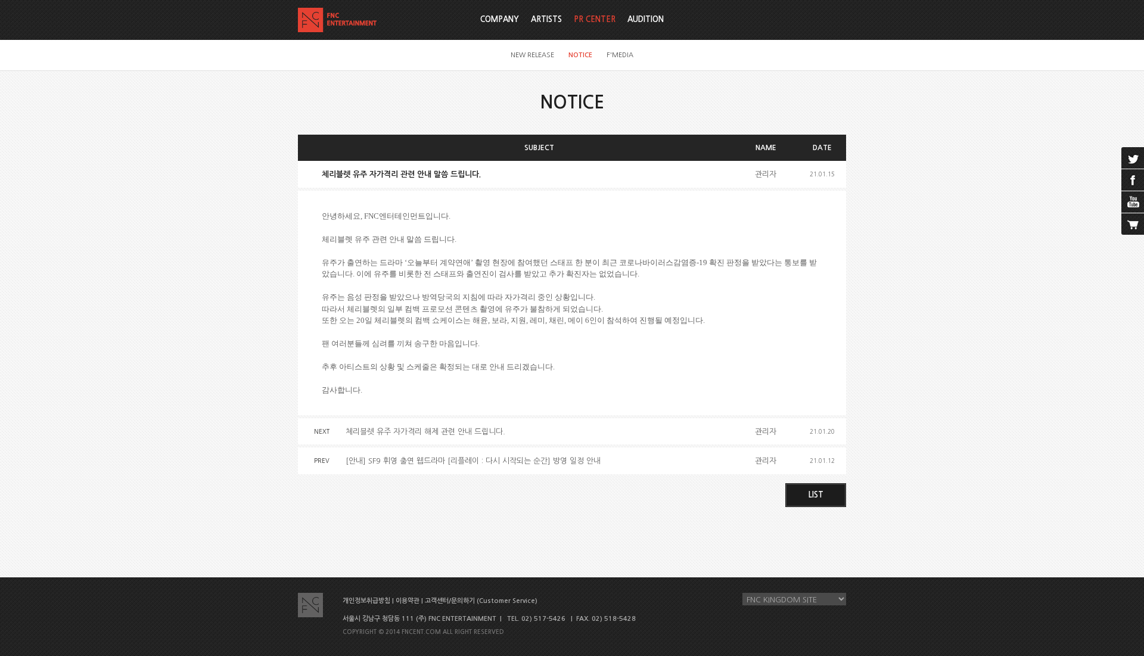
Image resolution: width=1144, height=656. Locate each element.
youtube (1132, 202)
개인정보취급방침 (366, 601)
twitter (1132, 158)
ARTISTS (546, 19)
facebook (1132, 180)
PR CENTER (594, 19)
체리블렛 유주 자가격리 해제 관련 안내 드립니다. (425, 432)
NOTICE (580, 55)
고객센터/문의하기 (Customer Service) (481, 601)
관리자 (765, 174)
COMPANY (499, 19)
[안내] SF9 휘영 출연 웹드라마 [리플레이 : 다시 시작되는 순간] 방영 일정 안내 (473, 461)
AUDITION (645, 19)
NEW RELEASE (532, 55)
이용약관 (407, 601)
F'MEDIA (620, 55)
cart (1132, 224)
